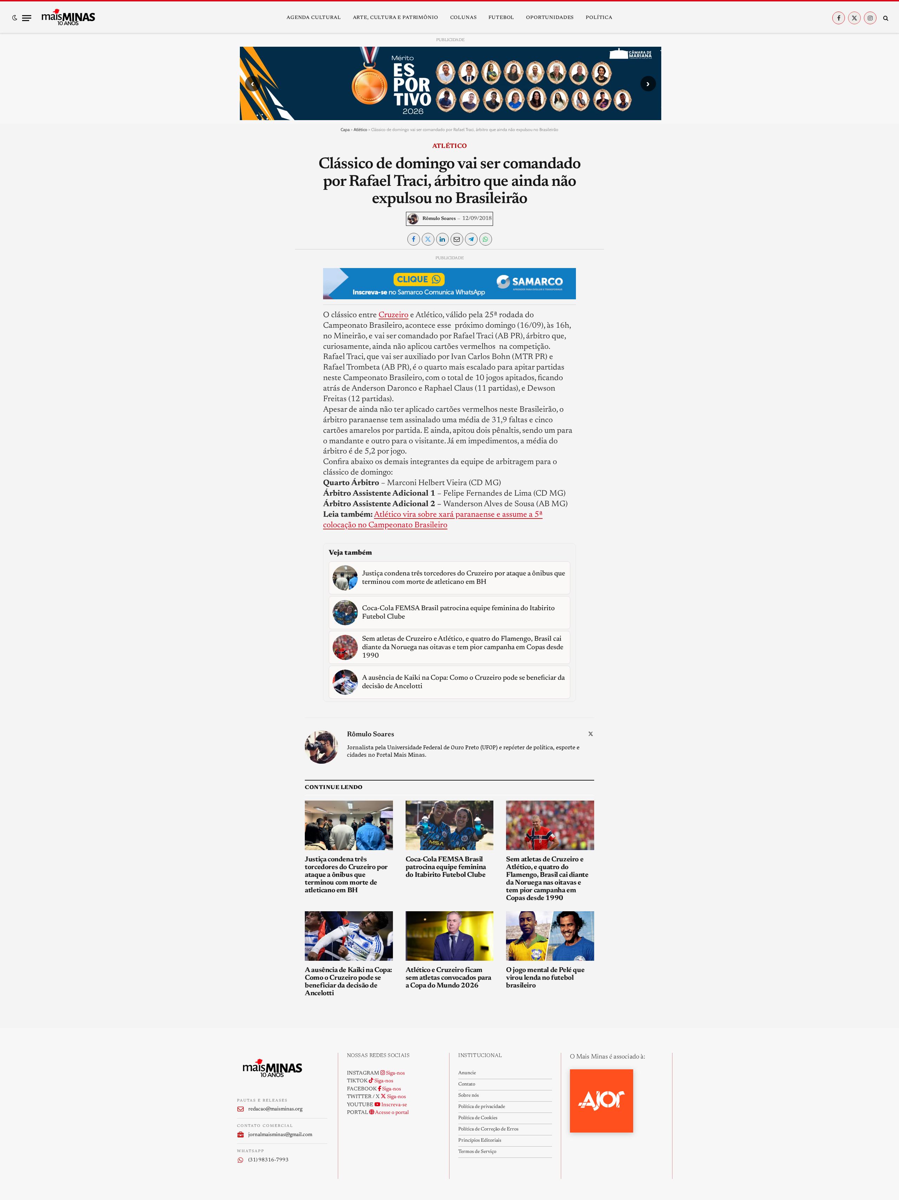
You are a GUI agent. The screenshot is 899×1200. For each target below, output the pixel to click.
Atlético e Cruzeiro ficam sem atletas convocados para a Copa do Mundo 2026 (448, 978)
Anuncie (467, 1073)
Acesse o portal (391, 1112)
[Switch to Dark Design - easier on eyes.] (15, 18)
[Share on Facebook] (413, 239)
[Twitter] (248, 293)
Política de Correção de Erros (488, 1129)
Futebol (501, 17)
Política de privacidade (481, 1106)
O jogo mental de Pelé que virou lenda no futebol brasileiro (545, 978)
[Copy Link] (248, 358)
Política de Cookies (477, 1118)
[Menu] (26, 18)
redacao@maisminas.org (275, 1109)
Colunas (463, 17)
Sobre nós (468, 1095)
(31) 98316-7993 (268, 1160)
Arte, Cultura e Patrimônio (395, 17)
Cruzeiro (393, 315)
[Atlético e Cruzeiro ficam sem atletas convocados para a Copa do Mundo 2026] (450, 936)
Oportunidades (550, 17)
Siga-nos (395, 1073)
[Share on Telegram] (471, 239)
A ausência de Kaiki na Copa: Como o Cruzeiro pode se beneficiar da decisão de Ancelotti (348, 982)
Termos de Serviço (477, 1151)
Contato (466, 1084)
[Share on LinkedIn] (442, 239)
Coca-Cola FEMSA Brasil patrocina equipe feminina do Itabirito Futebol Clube (446, 867)
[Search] (885, 18)
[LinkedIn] (248, 310)
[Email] (248, 342)
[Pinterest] (248, 326)
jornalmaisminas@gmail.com (280, 1134)
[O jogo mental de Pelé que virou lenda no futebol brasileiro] (550, 936)
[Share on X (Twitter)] (428, 239)
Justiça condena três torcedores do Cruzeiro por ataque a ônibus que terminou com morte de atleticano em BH (346, 875)
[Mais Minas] (68, 17)
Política (599, 17)
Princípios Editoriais (479, 1140)
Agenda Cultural (314, 17)
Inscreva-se (393, 1105)
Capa (345, 129)
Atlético (360, 129)
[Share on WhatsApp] (485, 239)
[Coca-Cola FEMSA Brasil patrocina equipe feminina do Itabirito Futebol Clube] (450, 825)
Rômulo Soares (439, 218)
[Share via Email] (457, 239)
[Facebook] (248, 277)
